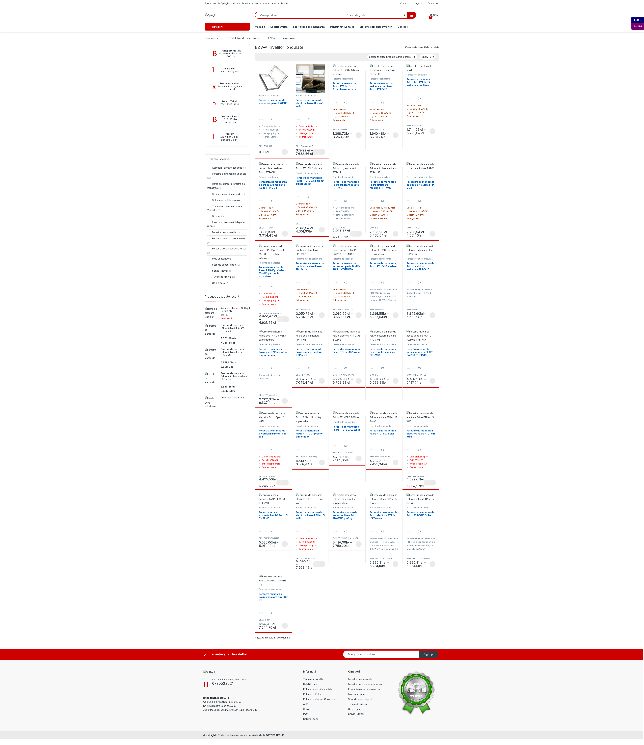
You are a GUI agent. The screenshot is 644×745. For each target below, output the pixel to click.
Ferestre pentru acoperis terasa (227, 250)
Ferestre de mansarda (306, 173)
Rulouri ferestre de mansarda (364, 689)
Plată (305, 713)
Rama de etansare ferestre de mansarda (226, 185)
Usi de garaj (220, 282)
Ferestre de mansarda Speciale (269, 96)
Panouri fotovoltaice (342, 26)
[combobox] (300, 15)
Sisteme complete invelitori (376, 26)
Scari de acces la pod (226, 264)
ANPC (306, 704)
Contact (404, 3)
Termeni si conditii (313, 679)
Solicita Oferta (279, 26)
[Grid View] (264, 57)
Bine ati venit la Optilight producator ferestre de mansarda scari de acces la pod (246, 3)
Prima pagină (212, 38)
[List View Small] (274, 57)
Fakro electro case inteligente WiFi (226, 224)
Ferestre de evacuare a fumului (226, 240)
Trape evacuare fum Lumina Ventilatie (225, 208)
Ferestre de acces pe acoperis (417, 345)
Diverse (218, 216)
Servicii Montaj (221, 270)
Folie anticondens (223, 258)
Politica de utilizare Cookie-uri (319, 699)
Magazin (418, 3)
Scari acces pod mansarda (309, 26)
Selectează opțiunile (281, 152)
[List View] (269, 57)
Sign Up (428, 654)
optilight (211, 735)
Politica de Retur (312, 694)
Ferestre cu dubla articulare (420, 177)
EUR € (636, 19)
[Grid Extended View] (259, 57)
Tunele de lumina (223, 276)
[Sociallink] (204, 717)
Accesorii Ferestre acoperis (229, 167)
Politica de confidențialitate (318, 689)
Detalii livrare (310, 684)
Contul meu (433, 3)
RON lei (636, 26)
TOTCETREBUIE (274, 735)
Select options (358, 135)
